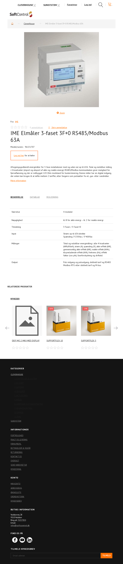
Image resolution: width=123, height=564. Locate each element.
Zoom (62, 113)
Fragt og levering (19, 439)
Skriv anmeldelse (59, 127)
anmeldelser (36, 127)
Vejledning (52, 197)
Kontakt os (16, 456)
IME (16, 121)
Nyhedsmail (16, 469)
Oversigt (15, 460)
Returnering (16, 452)
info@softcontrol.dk (20, 525)
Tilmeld (106, 555)
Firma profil (16, 444)
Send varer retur (19, 465)
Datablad (35, 197)
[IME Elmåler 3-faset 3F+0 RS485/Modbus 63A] (61, 69)
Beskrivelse (16, 197)
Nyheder (15, 298)
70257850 (22, 520)
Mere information (18, 180)
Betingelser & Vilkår (20, 448)
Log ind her (19, 155)
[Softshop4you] (21, 14)
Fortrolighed (17, 435)
